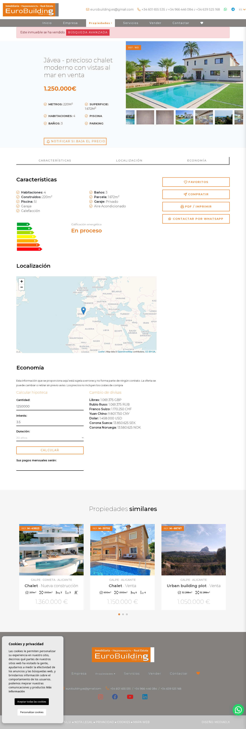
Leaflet (101, 351)
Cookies (123, 722)
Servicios (130, 23)
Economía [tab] (197, 160)
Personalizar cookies (31, 712)
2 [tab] (123, 614)
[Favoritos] (78, 530)
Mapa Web (141, 722)
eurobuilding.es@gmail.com (112, 9)
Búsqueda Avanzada (88, 32)
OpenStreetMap (125, 351)
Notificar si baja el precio (77, 141)
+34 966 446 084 (180, 9)
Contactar (181, 23)
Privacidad (105, 722)
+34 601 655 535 (153, 9)
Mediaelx (222, 722)
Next (233, 75)
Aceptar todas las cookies (31, 701)
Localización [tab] (129, 160)
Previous (135, 75)
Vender (155, 23)
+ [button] (21, 281)
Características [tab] (55, 160)
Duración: (23, 431)
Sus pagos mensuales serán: (36, 460)
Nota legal (83, 722)
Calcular (50, 450)
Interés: (21, 415)
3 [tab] (127, 614)
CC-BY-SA (150, 351)
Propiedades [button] (99, 23)
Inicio (47, 23)
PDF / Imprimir (198, 206)
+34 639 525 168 (208, 9)
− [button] (21, 287)
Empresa (70, 23)
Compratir (198, 194)
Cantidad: (23, 400)
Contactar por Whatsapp (198, 219)
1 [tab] (119, 614)
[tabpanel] (52, 567)
